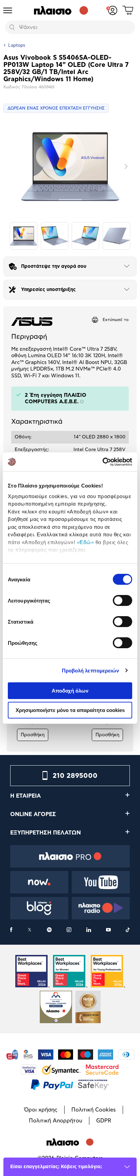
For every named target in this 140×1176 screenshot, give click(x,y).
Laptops (16, 45)
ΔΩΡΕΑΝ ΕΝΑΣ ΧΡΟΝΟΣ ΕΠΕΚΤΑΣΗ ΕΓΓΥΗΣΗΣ (56, 108)
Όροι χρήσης (40, 1110)
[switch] (122, 600)
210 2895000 (75, 775)
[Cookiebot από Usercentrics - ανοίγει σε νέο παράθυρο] (102, 462)
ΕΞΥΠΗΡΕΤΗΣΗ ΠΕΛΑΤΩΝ (45, 833)
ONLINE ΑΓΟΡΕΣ (33, 814)
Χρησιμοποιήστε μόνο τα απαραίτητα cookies (70, 710)
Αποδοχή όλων (70, 691)
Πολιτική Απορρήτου (55, 1120)
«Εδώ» (85, 542)
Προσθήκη (33, 734)
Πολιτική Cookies (93, 1110)
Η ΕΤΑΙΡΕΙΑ (25, 796)
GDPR (103, 1120)
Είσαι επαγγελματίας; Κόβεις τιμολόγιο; (56, 1166)
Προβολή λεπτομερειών (90, 670)
